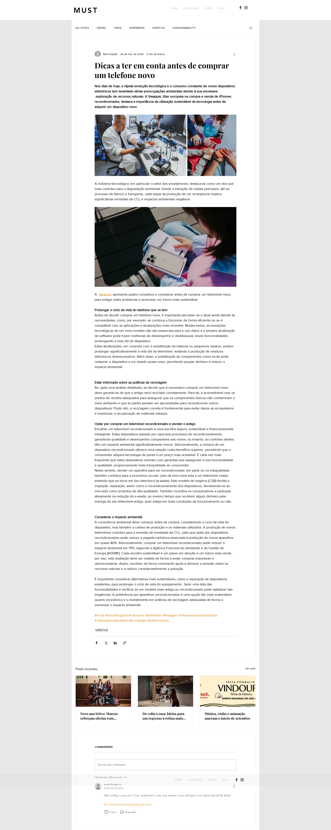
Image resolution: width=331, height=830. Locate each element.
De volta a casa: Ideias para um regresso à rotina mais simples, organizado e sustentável (163, 716)
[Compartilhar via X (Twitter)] (106, 643)
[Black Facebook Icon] (240, 8)
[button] (191, 8)
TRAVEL (101, 27)
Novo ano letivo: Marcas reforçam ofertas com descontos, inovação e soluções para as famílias (99, 716)
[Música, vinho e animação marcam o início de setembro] (227, 691)
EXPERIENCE (137, 27)
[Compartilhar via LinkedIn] (115, 643)
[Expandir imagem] (140, 145)
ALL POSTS (82, 27)
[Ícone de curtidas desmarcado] (106, 812)
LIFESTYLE (158, 27)
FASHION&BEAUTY (184, 27)
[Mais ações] (234, 54)
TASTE (118, 27)
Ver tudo (250, 668)
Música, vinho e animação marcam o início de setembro (227, 716)
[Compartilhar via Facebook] (96, 643)
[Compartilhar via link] (124, 643)
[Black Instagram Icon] (246, 8)
